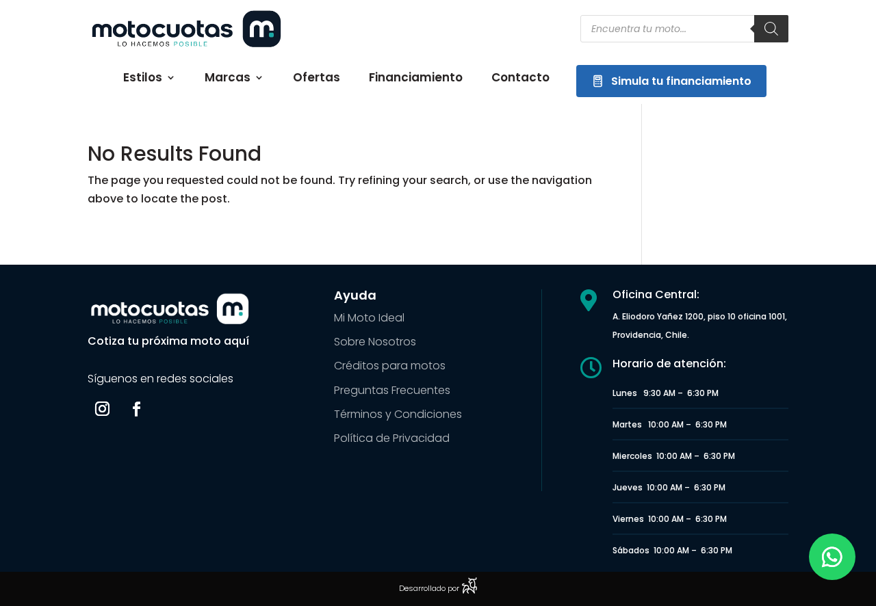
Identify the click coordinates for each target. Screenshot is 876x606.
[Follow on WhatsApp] (832, 556)
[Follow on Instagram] (102, 409)
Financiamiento (416, 79)
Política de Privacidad (392, 438)
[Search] (771, 28)
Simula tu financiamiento (681, 81)
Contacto (520, 79)
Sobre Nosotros (375, 342)
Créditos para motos (390, 365)
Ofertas (316, 79)
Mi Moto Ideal (369, 318)
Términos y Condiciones (398, 414)
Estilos (142, 79)
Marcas (227, 79)
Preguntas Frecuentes (392, 390)
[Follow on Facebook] (136, 409)
